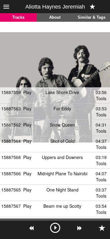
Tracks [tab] (18, 17)
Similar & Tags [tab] (91, 17)
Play (27, 92)
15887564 (11, 141)
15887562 (11, 125)
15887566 (11, 173)
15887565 (11, 190)
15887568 (11, 157)
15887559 (11, 92)
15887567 (11, 206)
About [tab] (55, 17)
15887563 (11, 108)
